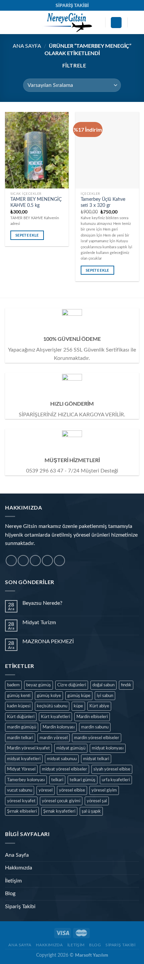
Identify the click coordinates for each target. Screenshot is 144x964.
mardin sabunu (95, 727)
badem (13, 685)
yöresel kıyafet (21, 801)
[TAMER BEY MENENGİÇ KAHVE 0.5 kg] (37, 150)
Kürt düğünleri (20, 717)
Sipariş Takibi (20, 906)
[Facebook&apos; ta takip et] (11, 560)
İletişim (13, 880)
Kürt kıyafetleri (55, 717)
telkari (57, 780)
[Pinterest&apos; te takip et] (59, 560)
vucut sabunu (19, 790)
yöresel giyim (104, 790)
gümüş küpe (78, 696)
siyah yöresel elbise (111, 769)
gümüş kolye (49, 696)
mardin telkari (20, 738)
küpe (78, 706)
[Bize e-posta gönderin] (47, 560)
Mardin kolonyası (59, 727)
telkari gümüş (82, 780)
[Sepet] (135, 22)
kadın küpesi (18, 706)
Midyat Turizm (39, 622)
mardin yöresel (54, 738)
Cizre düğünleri (71, 685)
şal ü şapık (91, 811)
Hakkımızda (18, 867)
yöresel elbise (72, 790)
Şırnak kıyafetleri (59, 811)
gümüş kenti (18, 696)
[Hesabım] (116, 22)
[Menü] (9, 22)
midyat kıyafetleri (24, 759)
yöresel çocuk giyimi (61, 801)
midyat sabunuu (62, 759)
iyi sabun (105, 696)
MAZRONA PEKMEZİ (48, 641)
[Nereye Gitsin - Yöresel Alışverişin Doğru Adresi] (66, 22)
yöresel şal (97, 801)
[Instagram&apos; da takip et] (23, 560)
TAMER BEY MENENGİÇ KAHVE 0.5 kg (36, 202)
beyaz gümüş (38, 685)
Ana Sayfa (27, 46)
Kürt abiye (99, 706)
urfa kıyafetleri (116, 780)
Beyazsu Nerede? (42, 603)
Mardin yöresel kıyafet (28, 748)
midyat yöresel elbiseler (64, 769)
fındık (126, 685)
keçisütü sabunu (52, 706)
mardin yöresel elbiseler (96, 738)
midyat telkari (96, 759)
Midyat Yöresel (21, 769)
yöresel (46, 790)
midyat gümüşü (70, 748)
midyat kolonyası (108, 748)
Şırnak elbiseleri (22, 811)
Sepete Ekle (27, 235)
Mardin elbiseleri (92, 717)
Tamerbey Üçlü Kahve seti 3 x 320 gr (103, 202)
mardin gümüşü (21, 727)
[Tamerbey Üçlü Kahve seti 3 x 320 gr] (107, 150)
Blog (10, 893)
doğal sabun (103, 685)
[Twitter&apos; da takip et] (35, 560)
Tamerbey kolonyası (26, 780)
